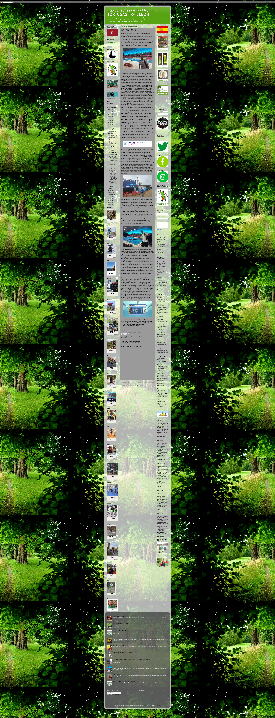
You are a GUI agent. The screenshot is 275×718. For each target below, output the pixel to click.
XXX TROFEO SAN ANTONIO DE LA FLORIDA (113, 157)
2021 (109, 118)
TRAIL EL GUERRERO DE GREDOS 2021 (122, 623)
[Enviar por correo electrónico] (121, 334)
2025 (109, 111)
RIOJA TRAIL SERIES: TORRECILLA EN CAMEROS (124, 638)
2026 (109, 109)
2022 (109, 116)
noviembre (112, 131)
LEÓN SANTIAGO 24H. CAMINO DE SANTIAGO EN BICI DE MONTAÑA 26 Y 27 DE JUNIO (133, 659)
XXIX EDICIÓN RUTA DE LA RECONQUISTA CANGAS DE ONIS (113, 184)
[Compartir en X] (125, 334)
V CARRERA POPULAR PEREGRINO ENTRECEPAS (113, 166)
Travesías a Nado (161, 239)
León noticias (160, 252)
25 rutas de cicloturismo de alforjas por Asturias (162, 235)
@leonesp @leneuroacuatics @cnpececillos (136, 336)
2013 (109, 202)
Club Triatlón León (161, 250)
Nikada (145, 705)
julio (110, 139)
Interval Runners (161, 244)
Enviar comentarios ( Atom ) (133, 385)
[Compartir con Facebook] (126, 334)
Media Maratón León (162, 237)
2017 (109, 126)
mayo (110, 188)
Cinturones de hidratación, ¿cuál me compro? (123, 652)
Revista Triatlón (160, 242)
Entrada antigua (149, 383)
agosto (111, 137)
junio (110, 141)
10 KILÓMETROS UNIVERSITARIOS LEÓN (113, 173)
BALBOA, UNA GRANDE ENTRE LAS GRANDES (124, 681)
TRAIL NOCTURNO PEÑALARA (112, 143)
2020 (109, 120)
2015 (109, 198)
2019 (109, 122)
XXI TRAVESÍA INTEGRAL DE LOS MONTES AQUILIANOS (113, 178)
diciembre (111, 129)
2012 (109, 204)
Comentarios (162, 113)
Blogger (159, 705)
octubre (111, 133)
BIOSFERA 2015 (116, 674)
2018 (109, 124)
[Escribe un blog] (123, 334)
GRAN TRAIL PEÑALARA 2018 (120, 645)
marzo (111, 192)
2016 (109, 128)
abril (110, 190)
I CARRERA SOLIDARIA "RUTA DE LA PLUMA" (112, 148)
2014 (109, 200)
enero (110, 196)
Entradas (161, 111)
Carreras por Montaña (162, 246)
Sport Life (159, 241)
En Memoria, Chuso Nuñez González (121, 630)
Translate (117, 694)
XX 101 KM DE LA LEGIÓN (119, 616)
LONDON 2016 (112, 170)
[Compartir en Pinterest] (128, 334)
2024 (109, 113)
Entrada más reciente (127, 383)
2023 (109, 114)
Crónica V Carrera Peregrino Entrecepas (113, 161)
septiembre (112, 135)
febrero (111, 194)
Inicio (139, 383)
